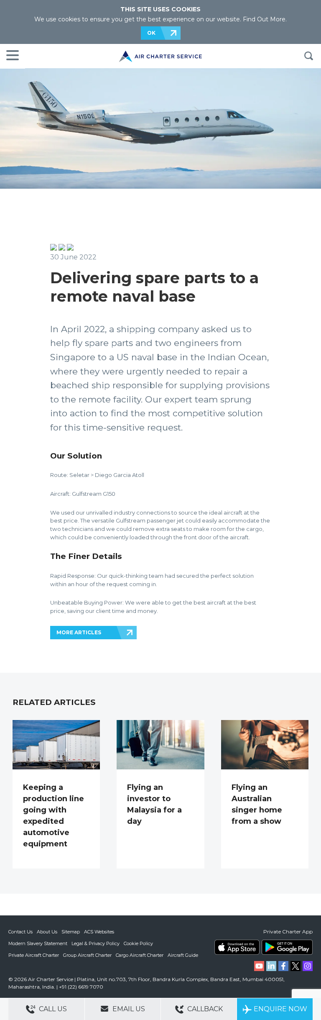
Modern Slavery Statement (37, 943)
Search (308, 56)
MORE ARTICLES (78, 632)
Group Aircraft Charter (87, 955)
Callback (204, 1009)
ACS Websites (99, 932)
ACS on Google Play (287, 947)
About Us (47, 932)
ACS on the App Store (237, 947)
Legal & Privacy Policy (95, 943)
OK (151, 33)
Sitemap (70, 932)
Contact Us (20, 932)
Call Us (52, 1009)
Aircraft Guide (183, 955)
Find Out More (264, 19)
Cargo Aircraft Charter (139, 955)
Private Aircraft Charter (33, 955)
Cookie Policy (138, 943)
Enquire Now (280, 1009)
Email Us (128, 1009)
